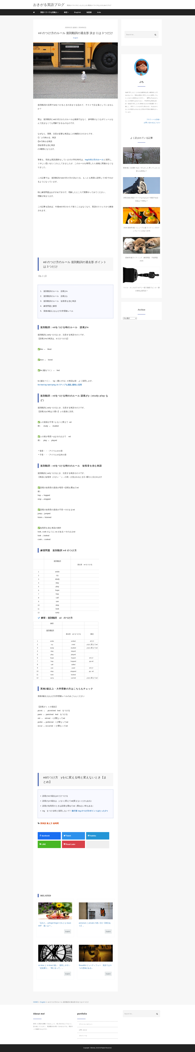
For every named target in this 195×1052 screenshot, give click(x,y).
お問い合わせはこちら (152, 122)
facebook (45, 836)
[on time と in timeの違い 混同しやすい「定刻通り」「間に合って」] (55, 953)
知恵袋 (89, 12)
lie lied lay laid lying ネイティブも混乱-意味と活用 (60, 385)
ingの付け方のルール (94, 160)
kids (99, 12)
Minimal (92, 1048)
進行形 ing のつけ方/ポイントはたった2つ (90, 811)
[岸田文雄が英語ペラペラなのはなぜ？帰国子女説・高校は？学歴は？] (141, 185)
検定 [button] (65, 12)
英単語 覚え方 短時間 (49, 823)
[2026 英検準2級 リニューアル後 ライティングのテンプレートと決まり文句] (141, 215)
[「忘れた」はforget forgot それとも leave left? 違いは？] (55, 910)
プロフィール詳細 (153, 119)
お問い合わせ (83, 1030)
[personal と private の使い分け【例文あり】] (96, 910)
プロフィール (83, 1035)
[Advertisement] (75, 235)
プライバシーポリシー (85, 1024)
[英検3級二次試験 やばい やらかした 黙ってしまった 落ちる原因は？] (141, 155)
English (77, 12)
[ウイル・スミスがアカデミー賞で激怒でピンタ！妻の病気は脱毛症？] (141, 275)
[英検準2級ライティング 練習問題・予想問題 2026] (141, 245)
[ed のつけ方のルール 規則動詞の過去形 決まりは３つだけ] (75, 70)
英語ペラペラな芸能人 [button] (48, 12)
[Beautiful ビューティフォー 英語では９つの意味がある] (96, 953)
